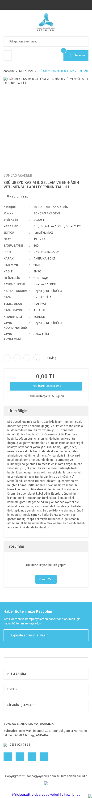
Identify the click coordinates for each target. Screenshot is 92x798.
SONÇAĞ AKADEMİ (18, 175)
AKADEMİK (60, 207)
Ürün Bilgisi (18, 411)
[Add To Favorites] (36, 357)
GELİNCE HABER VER (47, 386)
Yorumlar (16, 546)
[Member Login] (8, 55)
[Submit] (82, 635)
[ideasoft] (21, 794)
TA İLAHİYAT (41, 207)
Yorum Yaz (46, 579)
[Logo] (46, 22)
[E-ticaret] (45, 794)
